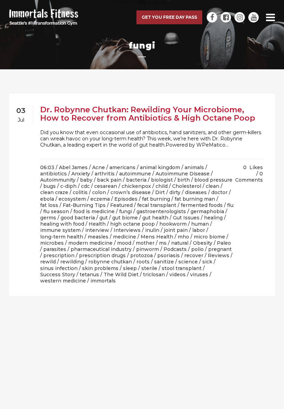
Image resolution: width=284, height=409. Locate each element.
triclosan (154, 274)
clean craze (54, 192)
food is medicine (94, 211)
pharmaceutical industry (101, 249)
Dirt (160, 192)
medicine (124, 237)
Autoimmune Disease (183, 174)
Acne (98, 167)
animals (194, 167)
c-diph (68, 186)
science (188, 262)
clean (212, 186)
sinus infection (59, 268)
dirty (174, 192)
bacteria (136, 180)
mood (124, 243)
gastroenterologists (161, 211)
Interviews (127, 230)
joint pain (176, 230)
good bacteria (78, 218)
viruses (199, 274)
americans (122, 167)
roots (143, 262)
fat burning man (195, 199)
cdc (85, 186)
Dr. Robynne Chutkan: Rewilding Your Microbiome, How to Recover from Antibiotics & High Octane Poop (147, 114)
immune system (60, 230)
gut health (155, 218)
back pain (109, 180)
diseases (196, 192)
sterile (149, 268)
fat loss (49, 205)
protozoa (141, 255)
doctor (219, 192)
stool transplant (182, 268)
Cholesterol (186, 186)
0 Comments (249, 177)
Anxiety (80, 174)
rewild (48, 262)
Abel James (73, 167)
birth (183, 180)
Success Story (57, 274)
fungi (125, 211)
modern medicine (90, 243)
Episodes (125, 199)
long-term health (61, 237)
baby (86, 180)
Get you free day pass (169, 17)
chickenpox (136, 186)
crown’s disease (130, 192)
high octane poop (132, 224)
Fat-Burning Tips (84, 205)
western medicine (63, 281)
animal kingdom (160, 167)
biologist (162, 180)
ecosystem (72, 199)
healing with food (62, 224)
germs (48, 218)
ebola (47, 199)
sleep (130, 268)
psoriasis (168, 255)
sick (207, 262)
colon (99, 192)
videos (177, 274)
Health (97, 224)
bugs (49, 186)
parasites (54, 249)
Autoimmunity (58, 180)
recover (193, 255)
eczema (100, 199)
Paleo (224, 243)
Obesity (202, 243)
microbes (52, 243)
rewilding (72, 262)
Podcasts (175, 249)
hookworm (173, 224)
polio (197, 249)
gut (103, 218)
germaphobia (207, 211)
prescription (58, 255)
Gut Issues (186, 218)
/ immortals (101, 281)
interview (97, 230)
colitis (80, 192)
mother (145, 243)
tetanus (89, 274)
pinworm (147, 249)
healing (213, 218)
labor (198, 230)
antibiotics (53, 174)
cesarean (105, 186)
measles (98, 237)
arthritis (105, 174)
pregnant (220, 249)
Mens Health (157, 237)
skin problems (100, 268)
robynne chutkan (110, 262)
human (200, 224)
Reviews (218, 255)
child (162, 186)
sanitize (164, 262)
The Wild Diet (121, 274)
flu (230, 205)
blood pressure (213, 180)
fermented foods (202, 205)
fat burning (156, 199)
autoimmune (135, 174)
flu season (56, 211)
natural (179, 243)
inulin (152, 230)
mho (183, 237)
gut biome (125, 218)
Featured (121, 205)
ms (163, 243)
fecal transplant (156, 205)
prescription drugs (102, 255)
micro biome (209, 237)
